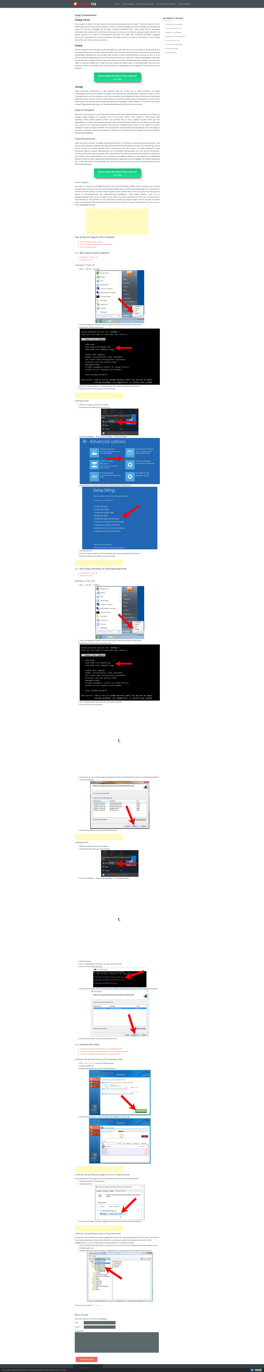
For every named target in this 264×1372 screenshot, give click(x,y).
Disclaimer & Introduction (145, 4)
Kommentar (79, 1331)
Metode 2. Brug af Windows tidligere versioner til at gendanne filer (104, 1051)
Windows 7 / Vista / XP (89, 257)
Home (117, 4)
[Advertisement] (101, 221)
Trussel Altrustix (171, 52)
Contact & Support (184, 4)
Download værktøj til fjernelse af (117, 77)
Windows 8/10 (86, 260)
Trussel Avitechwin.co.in (173, 28)
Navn (77, 1323)
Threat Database (128, 4)
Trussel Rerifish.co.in (172, 40)
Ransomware (96, 1305)
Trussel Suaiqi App (171, 48)
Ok (252, 1370)
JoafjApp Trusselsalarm (173, 32)
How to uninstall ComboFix (166, 4)
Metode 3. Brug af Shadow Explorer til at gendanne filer (100, 1054)
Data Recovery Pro (88, 1063)
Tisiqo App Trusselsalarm (174, 24)
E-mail (77, 1327)
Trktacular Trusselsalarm (174, 44)
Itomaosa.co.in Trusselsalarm (175, 36)
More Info (258, 1370)
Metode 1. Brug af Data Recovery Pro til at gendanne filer (101, 1049)
